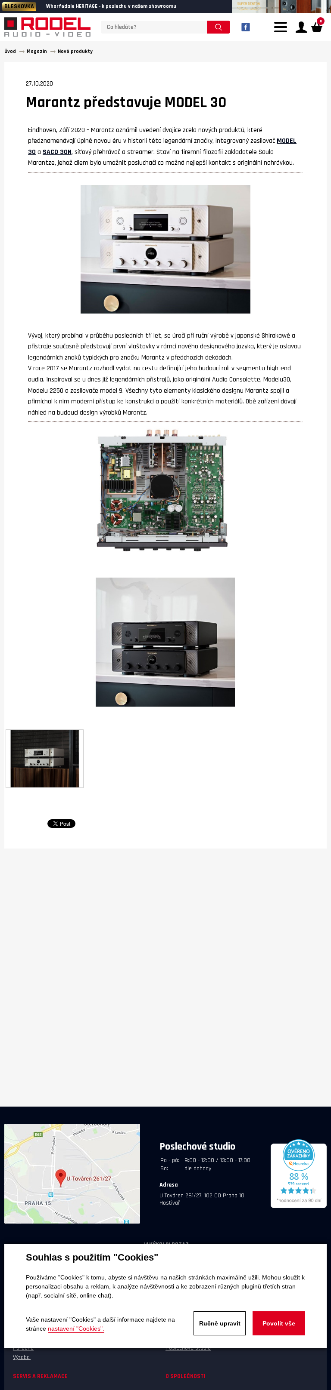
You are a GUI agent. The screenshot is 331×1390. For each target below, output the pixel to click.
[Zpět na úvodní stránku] (47, 27)
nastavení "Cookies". (76, 1328)
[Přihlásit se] (301, 27)
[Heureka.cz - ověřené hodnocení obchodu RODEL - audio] (299, 1206)
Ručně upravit (219, 1323)
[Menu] (282, 32)
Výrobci (22, 1357)
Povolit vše (278, 1323)
